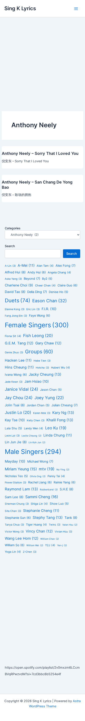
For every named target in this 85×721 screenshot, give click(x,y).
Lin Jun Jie (16, 442)
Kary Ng (63, 412)
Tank (71, 518)
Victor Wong (14, 531)
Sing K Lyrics (20, 8)
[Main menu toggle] (76, 8)
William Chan (49, 538)
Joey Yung (49, 397)
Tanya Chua (14, 524)
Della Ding (37, 292)
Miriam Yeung (21, 469)
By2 (47, 278)
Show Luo (59, 503)
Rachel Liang (40, 482)
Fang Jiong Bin (16, 315)
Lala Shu (13, 428)
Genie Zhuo (14, 352)
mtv (46, 468)
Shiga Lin (39, 503)
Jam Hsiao (36, 381)
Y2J (50, 545)
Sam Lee (14, 497)
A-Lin (10, 265)
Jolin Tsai (15, 405)
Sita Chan (13, 511)
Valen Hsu (69, 524)
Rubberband (49, 489)
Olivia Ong (38, 476)
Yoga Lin (13, 551)
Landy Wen (33, 428)
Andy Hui (36, 272)
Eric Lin (33, 309)
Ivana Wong (16, 374)
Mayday (15, 461)
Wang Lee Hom (21, 538)
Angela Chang (59, 272)
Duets (17, 300)
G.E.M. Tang (19, 343)
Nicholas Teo (16, 476)
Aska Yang (13, 278)
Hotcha (42, 367)
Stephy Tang (48, 517)
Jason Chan (51, 389)
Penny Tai (56, 476)
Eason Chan (49, 300)
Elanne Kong (14, 309)
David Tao (15, 292)
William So (14, 545)
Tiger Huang (36, 524)
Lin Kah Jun (37, 442)
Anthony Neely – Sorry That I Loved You (40, 153)
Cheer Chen (45, 285)
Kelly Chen (35, 420)
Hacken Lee (18, 360)
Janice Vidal (21, 389)
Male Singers (33, 451)
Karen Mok (41, 413)
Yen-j (62, 545)
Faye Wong (39, 315)
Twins (54, 524)
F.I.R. (49, 309)
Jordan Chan (38, 405)
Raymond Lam (21, 489)
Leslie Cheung (31, 435)
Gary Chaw (48, 343)
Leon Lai (12, 435)
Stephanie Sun (18, 517)
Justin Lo (18, 412)
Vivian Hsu (63, 531)
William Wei (34, 545)
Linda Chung (57, 435)
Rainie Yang (64, 482)
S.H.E (66, 489)
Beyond (32, 279)
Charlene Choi (19, 285)
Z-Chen (29, 551)
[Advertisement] (42, 62)
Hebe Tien (42, 360)
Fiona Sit (13, 336)
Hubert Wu (60, 367)
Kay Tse (15, 420)
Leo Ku (55, 427)
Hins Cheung (19, 367)
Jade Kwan (13, 381)
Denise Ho (58, 292)
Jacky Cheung (45, 374)
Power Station (15, 482)
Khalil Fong (59, 420)
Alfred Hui (15, 272)
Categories (12, 228)
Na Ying (62, 469)
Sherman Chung (17, 503)
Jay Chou (18, 397)
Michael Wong (40, 461)
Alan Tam (45, 265)
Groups (39, 352)
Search (10, 246)
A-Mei (26, 265)
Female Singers (37, 325)
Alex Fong (65, 266)
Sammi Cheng (41, 496)
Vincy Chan (39, 531)
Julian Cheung (64, 405)
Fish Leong (38, 335)
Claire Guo (67, 285)
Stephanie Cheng (41, 510)
